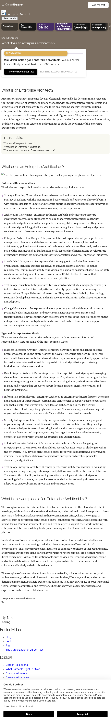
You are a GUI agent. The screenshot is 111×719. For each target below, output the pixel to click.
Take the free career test (21, 72)
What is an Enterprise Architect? (19, 143)
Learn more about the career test (59, 72)
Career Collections (17, 665)
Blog (8, 637)
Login (9, 641)
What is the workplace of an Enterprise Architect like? (29, 150)
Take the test (98, 5)
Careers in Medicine (17, 677)
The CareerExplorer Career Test (24, 650)
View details (9, 18)
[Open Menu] (45, 5)
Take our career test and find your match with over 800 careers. (41, 62)
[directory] (55, 144)
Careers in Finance (17, 673)
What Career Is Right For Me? (23, 669)
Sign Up (10, 645)
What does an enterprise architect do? (28, 43)
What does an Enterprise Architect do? (22, 147)
